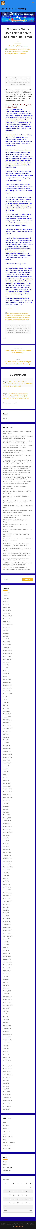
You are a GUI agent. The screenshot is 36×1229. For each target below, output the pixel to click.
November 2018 (7, 861)
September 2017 (7, 901)
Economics (6, 1125)
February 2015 (7, 991)
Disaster (5, 1122)
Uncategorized (7, 1148)
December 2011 (7, 1100)
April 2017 (6, 916)
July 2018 (5, 872)
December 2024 (7, 650)
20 (18, 1199)
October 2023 (7, 691)
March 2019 (6, 849)
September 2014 (7, 1005)
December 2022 (7, 719)
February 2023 (7, 714)
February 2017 (7, 921)
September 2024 (7, 659)
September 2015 (7, 970)
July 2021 (5, 768)
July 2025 (5, 630)
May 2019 (6, 843)
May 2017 (6, 913)
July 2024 (5, 665)
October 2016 (7, 933)
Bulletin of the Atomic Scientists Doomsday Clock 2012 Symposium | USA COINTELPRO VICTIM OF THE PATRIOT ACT (16, 396)
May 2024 (6, 670)
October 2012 (7, 1071)
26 (13, 1203)
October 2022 (7, 725)
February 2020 (7, 818)
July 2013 (5, 1045)
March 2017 (6, 918)
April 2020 (6, 812)
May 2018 (6, 878)
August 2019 (6, 835)
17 (5, 1199)
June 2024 (6, 668)
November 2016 (7, 930)
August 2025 (6, 627)
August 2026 (6, 593)
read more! (9, 309)
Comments (7, 1167)
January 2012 (7, 1097)
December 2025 (7, 616)
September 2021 (7, 763)
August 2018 (6, 869)
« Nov (5, 1210)
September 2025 (7, 624)
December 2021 (7, 754)
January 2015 (7, 993)
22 (26, 1199)
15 (26, 1195)
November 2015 (7, 965)
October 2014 (7, 1002)
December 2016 (7, 927)
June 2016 (6, 944)
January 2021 (7, 786)
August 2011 (6, 1109)
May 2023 (6, 705)
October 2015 (7, 968)
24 (5, 1203)
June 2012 (6, 1083)
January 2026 (7, 613)
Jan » (30, 1210)
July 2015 (5, 976)
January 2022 (7, 751)
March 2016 (6, 953)
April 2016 (6, 950)
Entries (6, 1164)
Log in (4, 1161)
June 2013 (6, 1048)
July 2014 (5, 1011)
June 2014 (6, 1014)
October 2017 (7, 898)
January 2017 (7, 924)
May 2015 (6, 982)
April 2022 (6, 742)
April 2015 (6, 985)
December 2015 (7, 962)
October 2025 (7, 621)
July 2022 (5, 734)
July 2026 (5, 595)
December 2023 (7, 685)
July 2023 (5, 699)
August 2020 (6, 800)
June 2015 (6, 979)
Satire (5, 1139)
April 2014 (6, 1019)
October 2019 (7, 829)
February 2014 (7, 1025)
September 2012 (7, 1074)
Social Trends (6, 1145)
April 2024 (6, 673)
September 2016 (7, 936)
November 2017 (7, 895)
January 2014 (7, 1028)
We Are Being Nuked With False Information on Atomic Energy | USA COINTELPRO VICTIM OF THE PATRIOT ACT (18, 384)
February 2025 (7, 644)
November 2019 (7, 826)
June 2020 (6, 806)
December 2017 (7, 893)
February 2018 (7, 887)
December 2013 (7, 1031)
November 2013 (7, 1034)
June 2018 (6, 875)
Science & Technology (9, 1142)
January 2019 (7, 855)
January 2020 (7, 820)
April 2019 (6, 846)
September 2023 (7, 694)
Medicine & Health (8, 1137)
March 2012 (6, 1092)
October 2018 (7, 864)
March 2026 (6, 607)
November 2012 (7, 1068)
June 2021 (6, 771)
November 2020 (7, 792)
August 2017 (6, 904)
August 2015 (6, 973)
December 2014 (7, 996)
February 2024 (7, 679)
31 (5, 1206)
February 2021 (7, 783)
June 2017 (6, 910)
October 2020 (7, 794)
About (5, 418)
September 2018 (7, 867)
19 (13, 1199)
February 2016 (7, 956)
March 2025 (6, 642)
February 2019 (7, 852)
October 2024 (7, 656)
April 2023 (6, 708)
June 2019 (6, 841)
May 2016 (6, 947)
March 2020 (6, 815)
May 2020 (6, 809)
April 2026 (6, 604)
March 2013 (6, 1057)
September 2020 (7, 797)
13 (18, 1195)
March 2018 (6, 884)
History (5, 1134)
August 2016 (6, 939)
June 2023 (6, 702)
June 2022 (6, 737)
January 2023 (7, 717)
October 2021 (7, 760)
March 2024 (6, 676)
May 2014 (6, 1017)
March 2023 (6, 711)
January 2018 (7, 890)
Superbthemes (19, 1226)
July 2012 (5, 1080)
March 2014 (6, 1022)
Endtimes (5, 1128)
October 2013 (7, 1037)
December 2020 (7, 789)
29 (26, 1203)
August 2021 (6, 766)
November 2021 (7, 757)
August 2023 (6, 696)
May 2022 (6, 740)
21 (22, 1199)
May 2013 (6, 1051)
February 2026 (7, 610)
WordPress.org (7, 1170)
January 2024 (7, 682)
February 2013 (7, 1060)
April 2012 (6, 1089)
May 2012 (6, 1086)
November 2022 (7, 722)
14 (22, 1195)
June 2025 (6, 633)
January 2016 (7, 959)
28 (22, 1203)
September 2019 (7, 832)
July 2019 (5, 838)
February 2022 (7, 748)
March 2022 (6, 745)
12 (13, 1195)
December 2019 (7, 823)
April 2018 (6, 881)
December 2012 (7, 1066)
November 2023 (7, 688)
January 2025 (7, 647)
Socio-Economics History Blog (13, 9)
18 (9, 1199)
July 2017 (5, 907)
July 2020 (5, 803)
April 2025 (6, 639)
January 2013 (7, 1063)
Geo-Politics (6, 1131)
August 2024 (6, 662)
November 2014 (7, 999)
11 (9, 1195)
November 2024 (7, 653)
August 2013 (6, 1042)
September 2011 (7, 1106)
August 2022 (6, 731)
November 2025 (7, 619)
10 (5, 1195)
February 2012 (7, 1094)
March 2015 (6, 988)
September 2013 (7, 1040)
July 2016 (5, 942)
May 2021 (6, 774)
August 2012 (6, 1077)
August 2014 (6, 1008)
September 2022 (7, 728)
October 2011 (7, 1103)
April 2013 (6, 1054)
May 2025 (6, 636)
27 (18, 1203)
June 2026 (6, 598)
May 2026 (6, 601)
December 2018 (7, 858)
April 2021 (6, 777)
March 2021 (6, 780)
